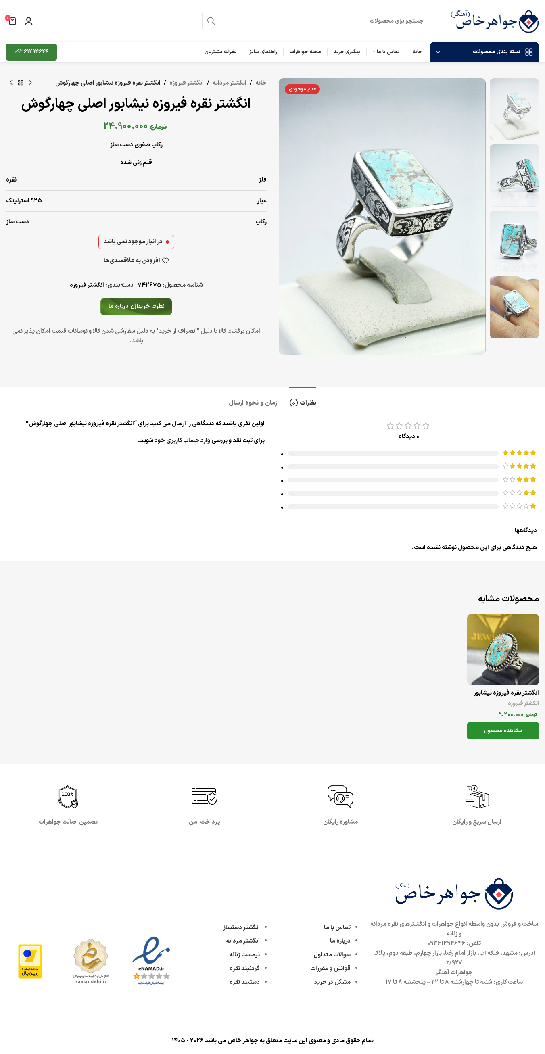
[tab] (302, 399)
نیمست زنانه (244, 955)
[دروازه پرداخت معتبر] (30, 961)
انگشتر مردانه (229, 83)
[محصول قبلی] (30, 83)
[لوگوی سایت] (494, 20)
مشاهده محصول (503, 731)
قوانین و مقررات (330, 968)
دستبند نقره (245, 982)
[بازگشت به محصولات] (20, 83)
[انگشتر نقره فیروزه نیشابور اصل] (503, 649)
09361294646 (31, 52)
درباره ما (340, 941)
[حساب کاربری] (29, 21)
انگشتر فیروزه (186, 83)
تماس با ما (337, 927)
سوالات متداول (332, 955)
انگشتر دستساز (241, 927)
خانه (261, 83)
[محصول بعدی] (11, 83)
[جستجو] (211, 21)
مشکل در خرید (332, 982)
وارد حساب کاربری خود (182, 440)
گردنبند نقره (245, 968)
